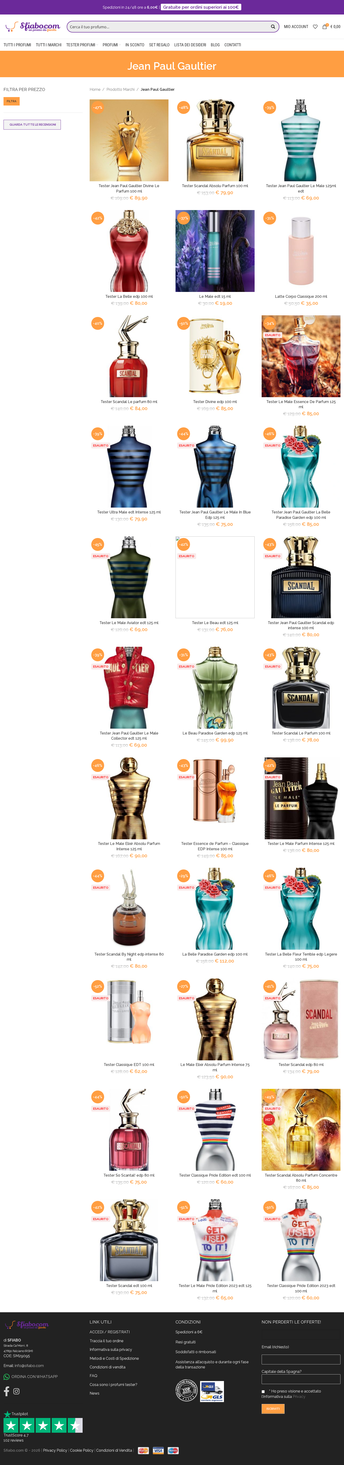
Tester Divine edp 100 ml (215, 402)
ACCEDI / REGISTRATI (110, 1332)
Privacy (299, 1396)
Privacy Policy (55, 1450)
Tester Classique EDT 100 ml (129, 1064)
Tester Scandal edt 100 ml (129, 1285)
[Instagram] (16, 1391)
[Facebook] (7, 1391)
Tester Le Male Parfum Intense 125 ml (300, 843)
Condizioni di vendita (107, 1367)
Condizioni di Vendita (114, 1450)
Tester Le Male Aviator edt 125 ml (128, 623)
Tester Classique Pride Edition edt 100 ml (215, 1175)
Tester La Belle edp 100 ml (129, 296)
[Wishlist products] (315, 26)
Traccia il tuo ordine (106, 1341)
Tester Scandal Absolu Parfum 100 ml (215, 186)
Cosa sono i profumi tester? (113, 1384)
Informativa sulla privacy (111, 1349)
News (94, 1393)
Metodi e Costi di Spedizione (114, 1358)
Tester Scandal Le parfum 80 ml (129, 402)
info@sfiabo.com (29, 1365)
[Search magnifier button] (273, 27)
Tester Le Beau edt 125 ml (215, 623)
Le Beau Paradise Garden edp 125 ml (215, 733)
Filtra (11, 101)
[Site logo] (33, 26)
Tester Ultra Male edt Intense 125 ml (129, 512)
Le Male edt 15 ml (215, 296)
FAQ (93, 1376)
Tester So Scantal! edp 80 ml (128, 1175)
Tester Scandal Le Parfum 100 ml (301, 733)
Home (95, 89)
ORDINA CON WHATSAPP (34, 1376)
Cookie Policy (81, 1450)
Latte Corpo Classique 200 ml (301, 296)
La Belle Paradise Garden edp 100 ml (215, 954)
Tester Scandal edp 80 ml (301, 1064)
